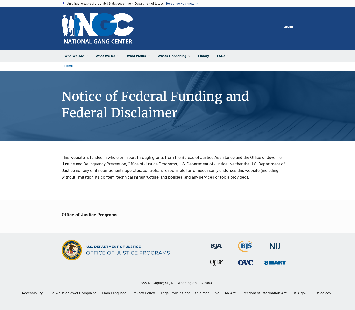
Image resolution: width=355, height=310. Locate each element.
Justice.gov (321, 293)
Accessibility (32, 293)
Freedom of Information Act (264, 293)
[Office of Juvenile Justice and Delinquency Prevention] (216, 263)
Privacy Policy (143, 293)
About (288, 27)
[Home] (98, 28)
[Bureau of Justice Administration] (216, 244)
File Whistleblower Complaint (72, 293)
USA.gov (299, 293)
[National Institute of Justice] (275, 244)
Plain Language (114, 293)
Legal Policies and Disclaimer (185, 293)
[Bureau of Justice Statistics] (246, 250)
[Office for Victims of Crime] (245, 262)
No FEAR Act (225, 293)
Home (68, 66)
